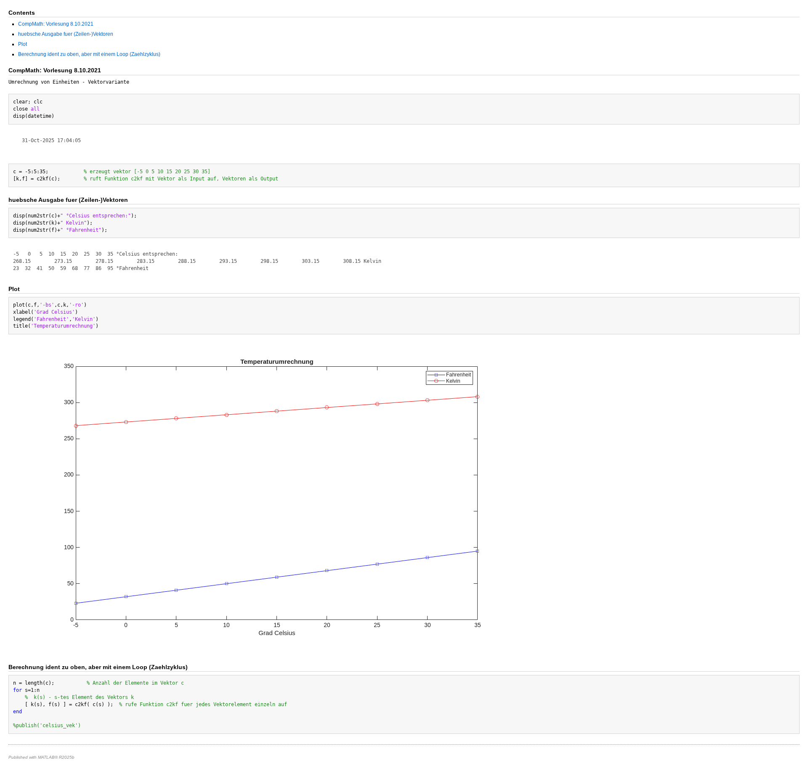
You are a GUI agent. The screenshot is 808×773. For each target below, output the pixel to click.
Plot (22, 44)
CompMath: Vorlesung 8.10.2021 (55, 24)
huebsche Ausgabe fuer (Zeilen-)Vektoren (65, 34)
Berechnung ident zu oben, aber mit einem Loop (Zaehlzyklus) (89, 54)
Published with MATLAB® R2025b (41, 757)
